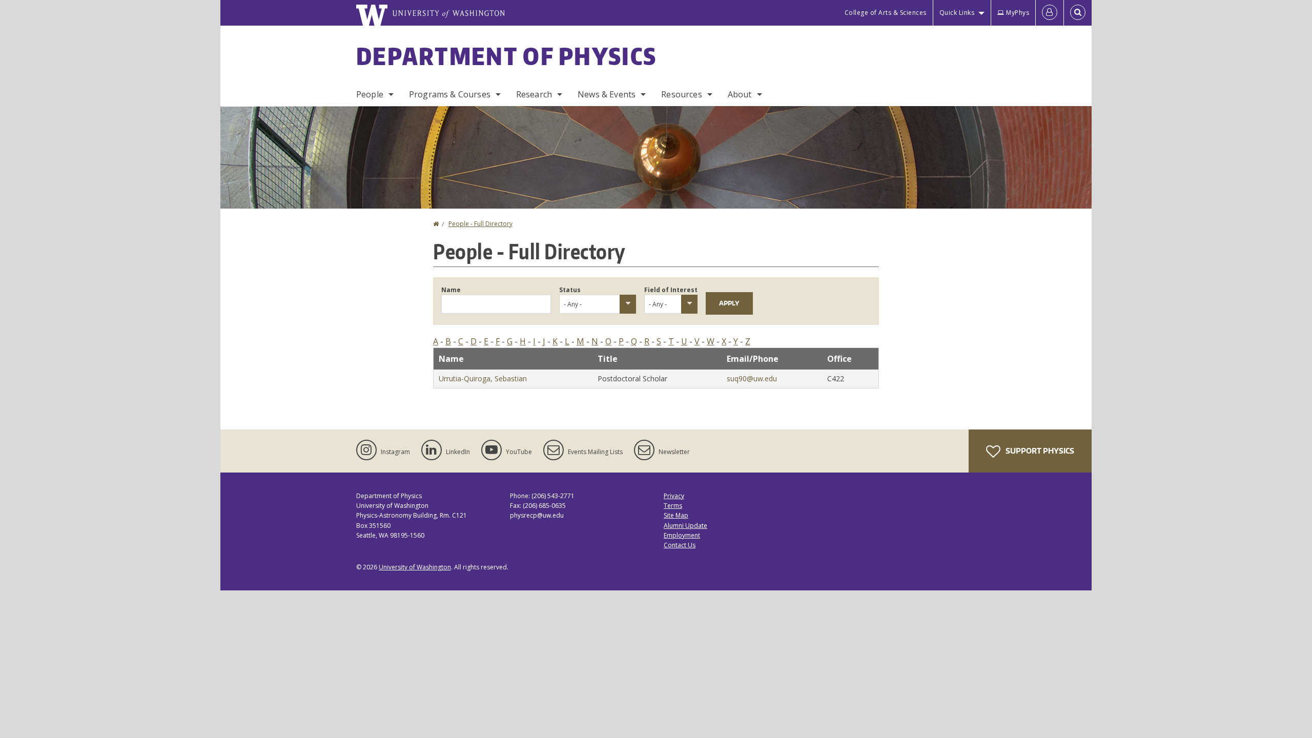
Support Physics (1039, 450)
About (740, 94)
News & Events (607, 94)
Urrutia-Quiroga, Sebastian (483, 378)
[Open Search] (1078, 13)
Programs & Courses (449, 94)
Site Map (676, 515)
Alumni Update (685, 525)
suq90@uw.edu (752, 378)
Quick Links (957, 12)
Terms (673, 505)
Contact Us (679, 545)
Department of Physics (506, 56)
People (369, 94)
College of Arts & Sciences (886, 12)
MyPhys (1017, 12)
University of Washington (415, 567)
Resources (681, 94)
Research (534, 94)
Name (451, 289)
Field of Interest (671, 289)
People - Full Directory (480, 223)
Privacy (674, 495)
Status (570, 289)
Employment (682, 535)
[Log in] (1049, 13)
